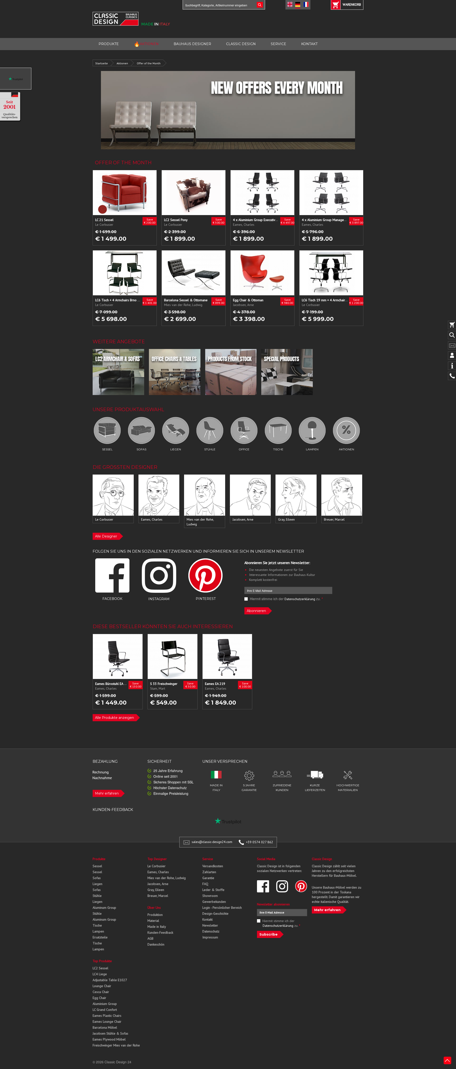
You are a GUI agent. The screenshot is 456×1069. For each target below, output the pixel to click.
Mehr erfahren (107, 793)
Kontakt (207, 919)
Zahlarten (209, 872)
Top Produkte (102, 961)
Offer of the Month (149, 63)
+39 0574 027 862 (259, 842)
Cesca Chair (101, 992)
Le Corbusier (156, 866)
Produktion (155, 915)
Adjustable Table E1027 (110, 980)
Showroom (210, 896)
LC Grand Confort (105, 1010)
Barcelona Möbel (105, 1027)
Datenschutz (210, 931)
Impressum (210, 937)
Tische (97, 925)
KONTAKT (309, 44)
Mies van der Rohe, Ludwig (166, 878)
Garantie (208, 878)
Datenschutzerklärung (300, 599)
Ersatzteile (100, 937)
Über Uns (154, 907)
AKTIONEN (146, 44)
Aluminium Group (105, 1004)
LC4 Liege (100, 974)
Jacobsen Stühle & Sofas (110, 1033)
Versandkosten (212, 866)
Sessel (97, 866)
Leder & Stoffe (213, 890)
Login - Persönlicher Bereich (222, 907)
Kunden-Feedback (160, 932)
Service (207, 859)
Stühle (97, 896)
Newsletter (210, 925)
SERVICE (278, 44)
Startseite (101, 63)
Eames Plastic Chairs (107, 1015)
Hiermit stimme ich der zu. (286, 598)
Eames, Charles (158, 872)
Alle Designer (106, 536)
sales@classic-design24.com (212, 842)
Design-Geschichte (215, 913)
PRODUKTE (109, 44)
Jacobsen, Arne (157, 884)
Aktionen (122, 63)
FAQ (205, 884)
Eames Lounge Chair (107, 1021)
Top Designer (157, 859)
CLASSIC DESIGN (241, 44)
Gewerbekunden (214, 901)
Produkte (99, 859)
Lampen (98, 931)
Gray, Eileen (155, 890)
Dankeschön (155, 944)
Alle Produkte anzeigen (114, 718)
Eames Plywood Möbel (109, 1039)
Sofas (97, 878)
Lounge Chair (102, 986)
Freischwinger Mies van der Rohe (116, 1045)
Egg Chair (99, 998)
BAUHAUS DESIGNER (192, 44)
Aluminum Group (104, 907)
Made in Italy (156, 926)
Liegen (97, 884)
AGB (150, 938)
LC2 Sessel (100, 968)
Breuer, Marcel (157, 896)
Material (153, 920)
